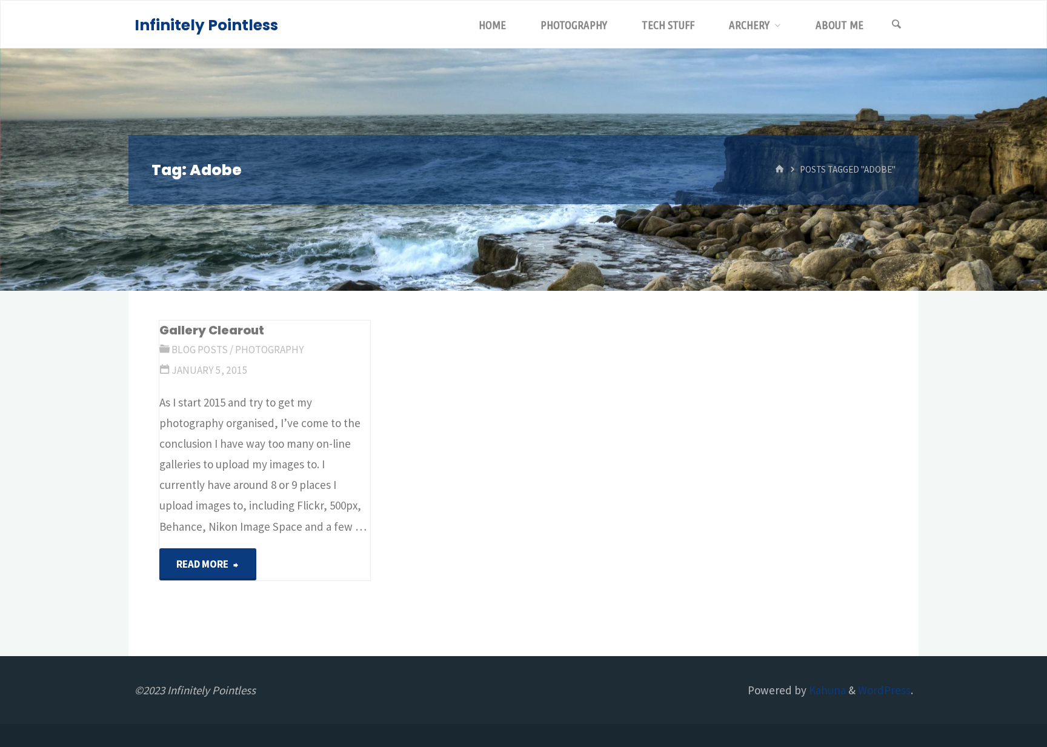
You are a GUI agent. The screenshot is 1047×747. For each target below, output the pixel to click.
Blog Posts (199, 349)
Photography (269, 349)
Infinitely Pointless (206, 25)
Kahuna (826, 690)
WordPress (884, 690)
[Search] (896, 25)
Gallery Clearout (211, 330)
